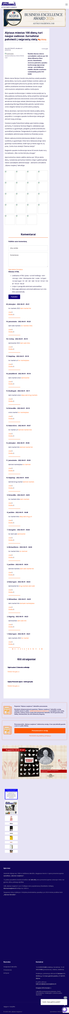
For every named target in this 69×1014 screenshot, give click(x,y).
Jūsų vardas (14, 248)
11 (36, 649)
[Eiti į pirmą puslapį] (12, 649)
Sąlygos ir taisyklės (9, 1006)
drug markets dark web (27, 586)
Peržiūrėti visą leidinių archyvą (39, 736)
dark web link (21, 621)
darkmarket (25, 378)
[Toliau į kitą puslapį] (39, 649)
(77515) (43, 39)
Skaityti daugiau (13, 671)
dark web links (25, 343)
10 (33, 649)
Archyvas (6, 973)
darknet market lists (25, 430)
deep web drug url (26, 517)
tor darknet (27, 464)
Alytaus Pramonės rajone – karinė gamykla (20, 682)
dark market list (25, 308)
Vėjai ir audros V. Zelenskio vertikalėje (18, 667)
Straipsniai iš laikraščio (10, 967)
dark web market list (27, 569)
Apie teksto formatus (15, 269)
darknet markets (28, 482)
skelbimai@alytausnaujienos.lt (39, 711)
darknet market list (26, 447)
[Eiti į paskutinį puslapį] (41, 649)
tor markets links (26, 326)
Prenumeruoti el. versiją (40, 730)
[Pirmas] (8, 3)
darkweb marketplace (27, 603)
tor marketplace (23, 360)
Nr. (45, 48)
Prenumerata (8, 970)
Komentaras (14, 255)
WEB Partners (61, 1011)
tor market (25, 638)
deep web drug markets (29, 395)
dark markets (24, 499)
